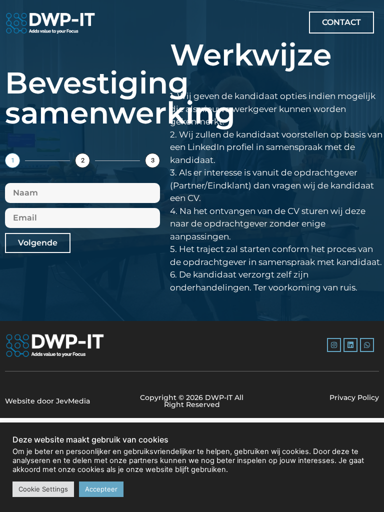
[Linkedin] (351, 345)
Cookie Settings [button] (43, 489)
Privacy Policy (354, 397)
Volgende (38, 243)
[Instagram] (334, 345)
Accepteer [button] (101, 489)
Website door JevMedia (47, 401)
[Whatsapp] (367, 345)
